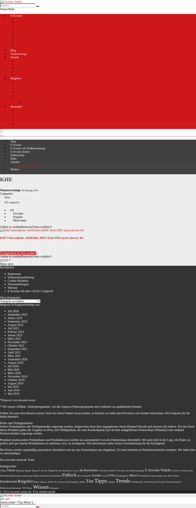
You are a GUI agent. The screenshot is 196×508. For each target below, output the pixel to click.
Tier (17, 71)
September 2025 (17, 314)
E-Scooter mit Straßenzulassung (28, 148)
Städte (82, 482)
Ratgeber (16, 78)
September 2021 (17, 349)
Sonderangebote (72, 482)
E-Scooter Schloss (26, 165)
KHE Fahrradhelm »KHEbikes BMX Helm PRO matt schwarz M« (42, 237)
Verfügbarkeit (137, 482)
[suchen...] (37, 6)
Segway (43, 482)
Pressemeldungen (18, 284)
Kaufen (96, 475)
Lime (18, 67)
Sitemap (12, 287)
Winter (29, 488)
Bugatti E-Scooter (40, 471)
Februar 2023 (16, 331)
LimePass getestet (26, 88)
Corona (75, 471)
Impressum (14, 273)
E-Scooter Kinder (20, 151)
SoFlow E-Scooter (56, 482)
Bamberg (20, 471)
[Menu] (1, 131)
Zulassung (29, 102)
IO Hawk (21, 29)
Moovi (19, 36)
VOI (24, 488)
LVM (110, 475)
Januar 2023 (15, 335)
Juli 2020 (13, 366)
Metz (18, 32)
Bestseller (16, 106)
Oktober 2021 (16, 345)
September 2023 (17, 321)
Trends (123, 481)
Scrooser (20, 39)
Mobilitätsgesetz (122, 476)
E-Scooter (16, 15)
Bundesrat (67, 471)
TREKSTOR (23, 43)
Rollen (36, 482)
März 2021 (14, 355)
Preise (176, 476)
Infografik (86, 476)
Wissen (41, 487)
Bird (18, 60)
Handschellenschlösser (29, 113)
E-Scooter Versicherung (182, 471)
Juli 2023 (13, 328)
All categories (11, 202)
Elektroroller (17, 155)
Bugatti (28, 471)
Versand (161, 482)
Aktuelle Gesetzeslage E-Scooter (35, 85)
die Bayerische (88, 470)
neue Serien (168, 476)
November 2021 (17, 342)
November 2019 (17, 376)
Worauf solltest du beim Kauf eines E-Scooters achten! (48, 81)
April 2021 (14, 352)
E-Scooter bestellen (106, 471)
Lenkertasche (23, 120)
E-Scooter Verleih (158, 470)
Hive (18, 64)
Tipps (100, 481)
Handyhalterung (25, 116)
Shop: (14, 141)
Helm (13, 158)
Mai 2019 (13, 393)
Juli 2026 (13, 311)
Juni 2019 (14, 390)
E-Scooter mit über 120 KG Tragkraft (30, 291)
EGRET (20, 26)
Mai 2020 (13, 369)
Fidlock (69, 474)
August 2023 (15, 325)
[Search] (1, 135)
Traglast (111, 482)
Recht (18, 98)
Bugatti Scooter (55, 471)
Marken (15, 169)
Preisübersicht (8, 481)
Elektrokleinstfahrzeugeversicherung (16, 476)
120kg (3, 471)
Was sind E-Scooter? (27, 92)
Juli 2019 (13, 386)
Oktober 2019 (16, 380)
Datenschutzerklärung (21, 277)
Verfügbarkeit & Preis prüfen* (18, 253)
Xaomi (19, 46)
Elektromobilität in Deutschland (47, 476)
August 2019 (15, 383)
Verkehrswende (151, 482)
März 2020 (14, 373)
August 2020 (15, 362)
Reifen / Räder (24, 95)
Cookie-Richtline (18, 280)
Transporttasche (24, 123)
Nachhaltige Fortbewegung (150, 476)
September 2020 (17, 359)
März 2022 (14, 338)
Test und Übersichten (28, 19)
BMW (19, 22)
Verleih (15, 57)
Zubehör (15, 162)
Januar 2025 (15, 318)
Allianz (11, 470)
